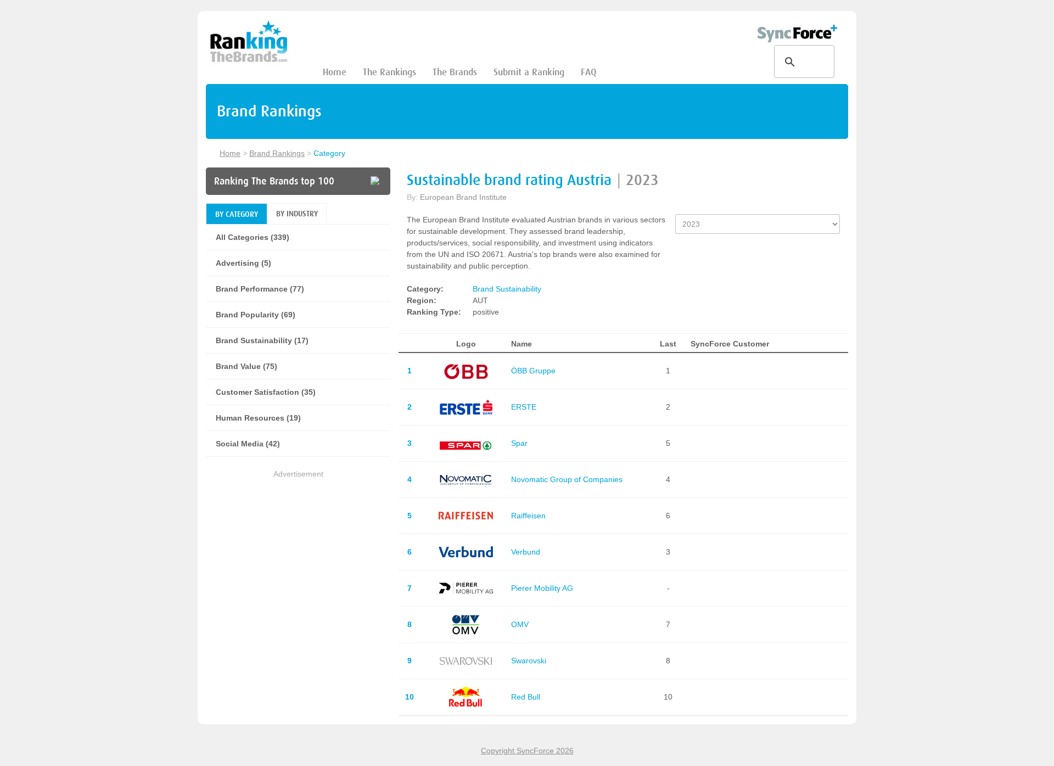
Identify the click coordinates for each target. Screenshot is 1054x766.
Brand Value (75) (246, 366)
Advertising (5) (243, 263)
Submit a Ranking (529, 72)
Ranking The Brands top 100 (274, 181)
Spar (519, 443)
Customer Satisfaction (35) (266, 392)
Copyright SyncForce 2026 (527, 750)
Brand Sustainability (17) (262, 340)
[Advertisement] (298, 557)
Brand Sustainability (507, 288)
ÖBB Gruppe (533, 370)
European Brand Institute (463, 197)
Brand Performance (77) (260, 288)
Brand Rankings (277, 153)
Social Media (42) (248, 443)
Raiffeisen (528, 515)
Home (334, 72)
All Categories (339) (252, 237)
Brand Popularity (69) (255, 314)
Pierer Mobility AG (542, 588)
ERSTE (523, 406)
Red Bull (525, 696)
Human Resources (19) (258, 417)
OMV (520, 624)
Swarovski (528, 660)
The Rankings (389, 72)
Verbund (525, 551)
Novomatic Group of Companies (567, 479)
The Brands (455, 72)
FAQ (588, 72)
